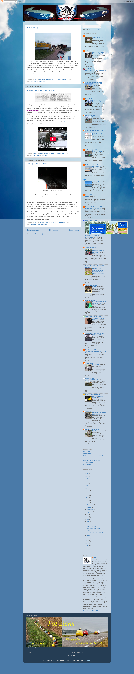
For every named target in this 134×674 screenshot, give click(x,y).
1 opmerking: (61, 222)
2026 (87, 471)
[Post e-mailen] (69, 79)
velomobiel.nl (87, 453)
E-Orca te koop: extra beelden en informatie (98, 53)
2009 (87, 545)
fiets (32, 155)
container (33, 81)
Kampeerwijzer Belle (91, 220)
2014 (87, 500)
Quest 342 (88, 195)
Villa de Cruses (96, 430)
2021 (87, 483)
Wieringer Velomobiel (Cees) (94, 82)
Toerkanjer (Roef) (90, 247)
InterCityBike (87, 464)
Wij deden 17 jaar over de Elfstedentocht (92, 236)
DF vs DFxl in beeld (97, 151)
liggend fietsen (90, 300)
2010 (87, 543)
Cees (95, 557)
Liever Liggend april (97, 117)
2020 (87, 486)
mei (88, 519)
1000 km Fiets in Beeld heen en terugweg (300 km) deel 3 (98, 250)
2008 (87, 548)
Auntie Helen (89, 69)
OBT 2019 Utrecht (97, 334)
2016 (87, 495)
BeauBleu (88, 180)
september (90, 509)
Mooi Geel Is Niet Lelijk (92, 394)
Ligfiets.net (86, 451)
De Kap (94, 286)
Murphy (87, 196)
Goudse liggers (90, 115)
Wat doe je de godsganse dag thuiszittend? (99, 302)
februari (89, 524)
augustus (90, 512)
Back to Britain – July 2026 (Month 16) (95, 70)
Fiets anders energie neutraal (91, 460)
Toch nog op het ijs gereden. (37, 164)
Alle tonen (105, 445)
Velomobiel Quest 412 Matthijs (94, 333)
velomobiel (37, 155)
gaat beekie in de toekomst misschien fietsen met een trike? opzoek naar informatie (98, 271)
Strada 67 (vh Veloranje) (92, 349)
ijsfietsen (33, 224)
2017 (87, 493)
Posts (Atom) (39, 234)
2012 (87, 538)
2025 (87, 473)
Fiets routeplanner (88, 458)
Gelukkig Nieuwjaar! (97, 166)
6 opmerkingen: (60, 153)
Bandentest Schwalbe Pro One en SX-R (98, 134)
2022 (87, 481)
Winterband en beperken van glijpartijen (41, 90)
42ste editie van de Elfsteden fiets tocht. (98, 101)
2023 (87, 478)
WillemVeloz (89, 363)
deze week (67, 122)
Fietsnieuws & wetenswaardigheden (93, 456)
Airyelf (71, 660)
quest (38, 224)
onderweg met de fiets (92, 51)
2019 (87, 488)
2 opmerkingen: (62, 79)
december (90, 504)
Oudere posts (74, 230)
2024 (87, 476)
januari (89, 535)
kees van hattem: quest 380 (93, 207)
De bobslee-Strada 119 (92, 165)
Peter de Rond (89, 99)
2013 (87, 502)
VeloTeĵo (88, 411)
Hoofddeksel (95, 364)
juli (88, 514)
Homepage (53, 230)
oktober (89, 507)
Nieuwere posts (32, 230)
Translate (97, 29)
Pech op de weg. (33, 28)
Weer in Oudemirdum (98, 37)
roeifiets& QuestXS (91, 150)
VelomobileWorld (88, 462)
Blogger (89, 660)
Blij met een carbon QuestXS (93, 208)
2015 (87, 498)
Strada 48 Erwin (90, 378)
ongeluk (42, 81)
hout (38, 81)
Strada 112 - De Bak (91, 285)
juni (88, 517)
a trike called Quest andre (93, 316)
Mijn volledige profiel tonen (91, 610)
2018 (87, 490)
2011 (87, 541)
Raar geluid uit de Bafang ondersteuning (99, 413)
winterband (44, 155)
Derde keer (95, 379)
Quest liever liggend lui (92, 429)
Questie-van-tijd (90, 36)
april (88, 521)
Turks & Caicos (96, 181)
